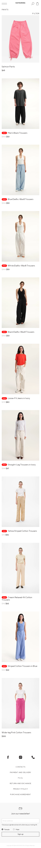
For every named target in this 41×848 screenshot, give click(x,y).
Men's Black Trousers (17, 133)
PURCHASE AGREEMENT (20, 794)
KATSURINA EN (20, 845)
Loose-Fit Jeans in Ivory (19, 398)
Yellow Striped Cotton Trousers (22, 531)
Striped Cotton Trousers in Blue (22, 666)
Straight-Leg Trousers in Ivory (22, 464)
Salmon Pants (8, 66)
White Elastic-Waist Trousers (21, 265)
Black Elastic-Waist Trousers (21, 332)
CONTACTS (21, 767)
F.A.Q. (20, 778)
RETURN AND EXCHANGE (20, 783)
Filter (35, 13)
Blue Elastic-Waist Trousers (20, 199)
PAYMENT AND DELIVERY (20, 772)
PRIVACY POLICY (20, 789)
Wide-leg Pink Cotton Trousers (16, 732)
